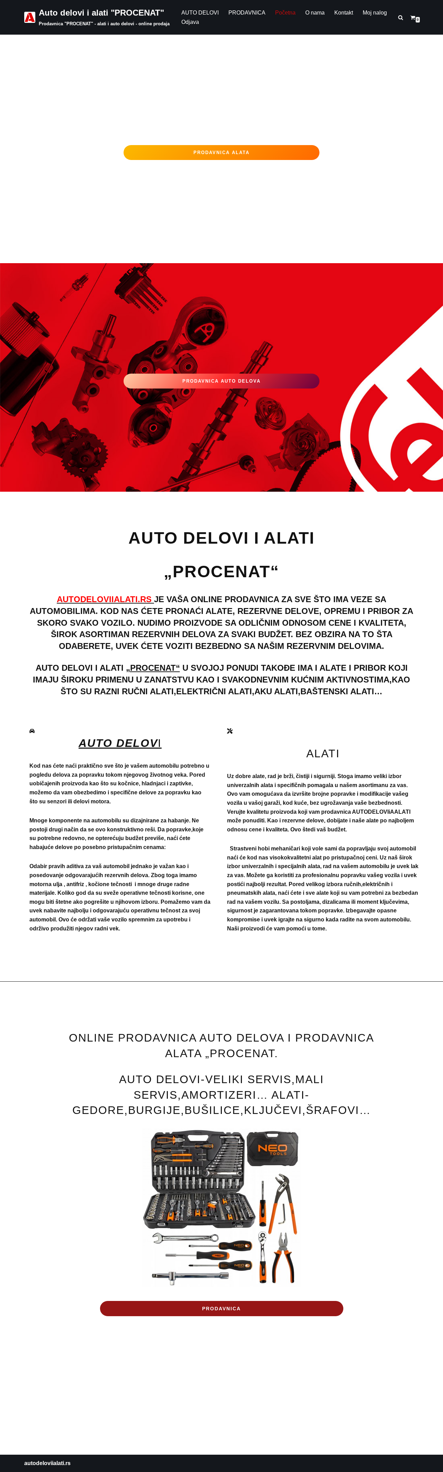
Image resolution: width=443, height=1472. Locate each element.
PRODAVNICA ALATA (221, 152)
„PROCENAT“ (153, 667)
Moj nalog (375, 13)
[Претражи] (400, 17)
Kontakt (343, 13)
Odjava (190, 22)
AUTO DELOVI (200, 13)
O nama (315, 13)
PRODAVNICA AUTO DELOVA (221, 381)
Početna (285, 13)
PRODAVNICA (246, 13)
